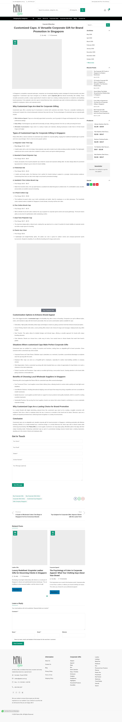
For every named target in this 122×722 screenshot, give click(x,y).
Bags (71, 665)
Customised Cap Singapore (34, 498)
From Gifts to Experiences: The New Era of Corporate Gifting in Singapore (101, 102)
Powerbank (98, 674)
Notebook (97, 663)
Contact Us (48, 664)
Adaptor (72, 660)
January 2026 (90, 48)
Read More (16, 589)
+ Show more (90, 62)
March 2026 (90, 41)
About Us (47, 660)
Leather (97, 657)
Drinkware (72, 674)
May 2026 (89, 34)
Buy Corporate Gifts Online (33, 496)
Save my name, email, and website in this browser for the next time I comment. (35, 639)
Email (39, 632)
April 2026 (89, 38)
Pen (96, 665)
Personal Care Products (101, 668)
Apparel (72, 663)
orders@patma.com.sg (21, 678)
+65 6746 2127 (18, 687)
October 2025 (90, 59)
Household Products (75, 682)
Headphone (73, 678)
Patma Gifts (32, 426)
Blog (46, 667)
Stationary (97, 679)
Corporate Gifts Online (19, 498)
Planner (97, 670)
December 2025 (91, 52)
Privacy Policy (48, 671)
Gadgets (72, 676)
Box (71, 667)
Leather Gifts (15, 567)
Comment (15, 611)
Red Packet (98, 676)
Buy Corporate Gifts (18, 496)
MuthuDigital (26, 716)
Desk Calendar (74, 669)
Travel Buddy (98, 681)
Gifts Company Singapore (20, 501)
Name (14, 632)
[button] (47, 596)
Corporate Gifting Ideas (49, 24)
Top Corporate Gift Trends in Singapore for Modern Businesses (101, 73)
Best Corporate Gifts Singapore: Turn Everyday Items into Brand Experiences (101, 111)
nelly (45, 35)
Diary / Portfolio (74, 671)
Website (64, 632)
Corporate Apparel (54, 567)
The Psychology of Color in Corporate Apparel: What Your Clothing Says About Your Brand (67, 573)
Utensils (97, 683)
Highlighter (73, 680)
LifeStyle (97, 659)
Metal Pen (97, 661)
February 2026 (91, 45)
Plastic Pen (98, 672)
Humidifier (72, 685)
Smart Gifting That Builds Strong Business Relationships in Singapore (102, 93)
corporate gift (56, 95)
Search (82, 10)
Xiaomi (97, 685)
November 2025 (91, 55)
